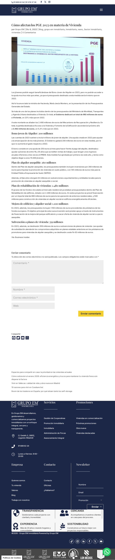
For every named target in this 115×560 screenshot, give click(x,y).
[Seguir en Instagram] (77, 541)
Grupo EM (19, 29)
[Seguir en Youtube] (101, 541)
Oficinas (47, 485)
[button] (107, 552)
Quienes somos (18, 480)
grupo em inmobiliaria (54, 29)
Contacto (48, 480)
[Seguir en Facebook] (89, 541)
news (80, 29)
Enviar (95, 506)
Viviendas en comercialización (89, 418)
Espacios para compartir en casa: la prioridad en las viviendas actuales (42, 372)
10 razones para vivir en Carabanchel (27, 387)
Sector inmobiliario (93, 29)
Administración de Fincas (55, 433)
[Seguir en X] (95, 541)
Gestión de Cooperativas (54, 418)
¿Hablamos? (49, 490)
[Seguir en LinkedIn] (83, 541)
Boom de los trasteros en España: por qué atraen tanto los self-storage (42, 391)
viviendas (16, 32)
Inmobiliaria (71, 29)
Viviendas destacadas (85, 433)
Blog (41, 29)
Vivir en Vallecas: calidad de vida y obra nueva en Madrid (36, 383)
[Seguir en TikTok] (71, 541)
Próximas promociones (86, 423)
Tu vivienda (16, 485)
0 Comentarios (29, 32)
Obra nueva (81, 428)
